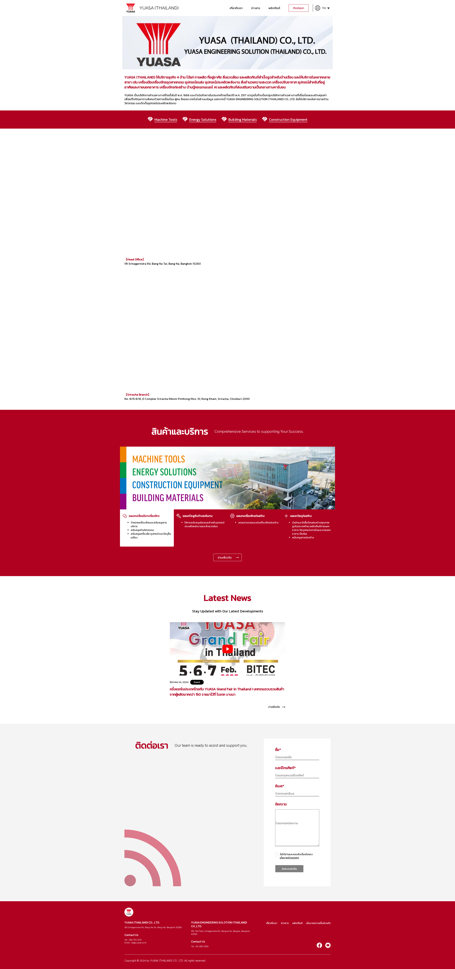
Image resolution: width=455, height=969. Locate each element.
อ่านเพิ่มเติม (225, 557)
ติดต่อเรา (298, 8)
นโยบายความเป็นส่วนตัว (318, 923)
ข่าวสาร (255, 8)
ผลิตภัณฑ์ (274, 8)
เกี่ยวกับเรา (236, 8)
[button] (322, 8)
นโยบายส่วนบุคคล (289, 858)
